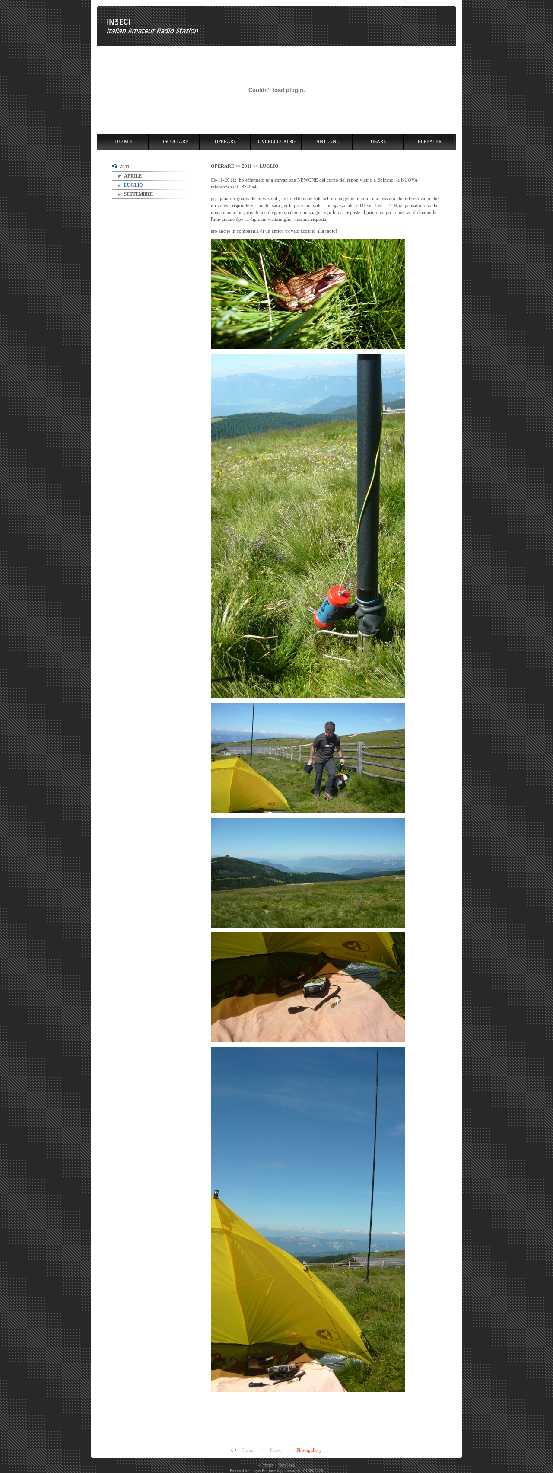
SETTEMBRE (138, 194)
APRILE (132, 176)
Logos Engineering (266, 1471)
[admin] (233, 1451)
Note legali (287, 1465)
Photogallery (309, 1450)
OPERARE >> (226, 166)
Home (248, 1450)
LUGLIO (133, 185)
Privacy (267, 1465)
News (275, 1450)
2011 (123, 166)
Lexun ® (293, 1471)
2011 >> (251, 166)
